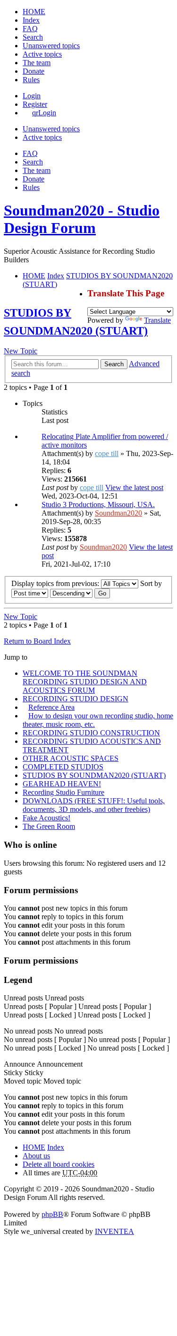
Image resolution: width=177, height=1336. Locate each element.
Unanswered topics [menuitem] (51, 46)
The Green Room (49, 826)
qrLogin (44, 113)
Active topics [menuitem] (42, 54)
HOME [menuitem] (34, 12)
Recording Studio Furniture (63, 792)
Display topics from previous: (56, 583)
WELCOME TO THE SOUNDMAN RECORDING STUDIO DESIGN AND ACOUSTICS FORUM (85, 681)
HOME (34, 1147)
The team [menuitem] (37, 63)
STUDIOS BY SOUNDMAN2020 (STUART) (94, 775)
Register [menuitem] (35, 104)
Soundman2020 (118, 513)
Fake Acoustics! (46, 818)
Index (55, 1147)
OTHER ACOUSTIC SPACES (70, 758)
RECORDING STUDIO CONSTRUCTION (91, 733)
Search (114, 364)
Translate (157, 320)
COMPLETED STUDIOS (63, 767)
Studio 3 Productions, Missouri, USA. (98, 504)
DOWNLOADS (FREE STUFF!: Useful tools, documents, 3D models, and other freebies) (94, 805)
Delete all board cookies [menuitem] (58, 1164)
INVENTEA (114, 1231)
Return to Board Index (37, 641)
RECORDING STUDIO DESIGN (75, 699)
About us (36, 1156)
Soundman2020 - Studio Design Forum (82, 219)
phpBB (52, 1214)
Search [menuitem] (33, 37)
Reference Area (51, 707)
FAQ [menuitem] (30, 29)
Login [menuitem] (32, 96)
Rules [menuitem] (31, 80)
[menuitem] (33, 71)
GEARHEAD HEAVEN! (62, 784)
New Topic (20, 351)
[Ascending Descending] (71, 593)
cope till (106, 453)
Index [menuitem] (31, 20)
